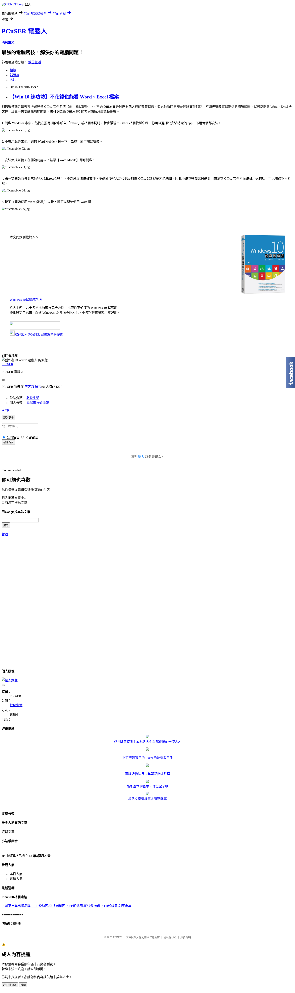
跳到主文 (8, 42)
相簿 (13, 70)
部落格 (14, 75)
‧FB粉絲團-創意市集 (116, 906)
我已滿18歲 (9, 985)
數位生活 (34, 62)
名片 (13, 80)
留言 (38, 386)
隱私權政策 (170, 937)
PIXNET (117, 937)
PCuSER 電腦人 (24, 31)
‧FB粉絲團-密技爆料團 (48, 906)
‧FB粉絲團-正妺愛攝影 (83, 906)
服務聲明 (185, 937)
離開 (23, 985)
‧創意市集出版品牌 (16, 906)
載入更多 (8, 417)
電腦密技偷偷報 (37, 402)
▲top (5, 410)
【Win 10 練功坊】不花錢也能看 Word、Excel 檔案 (64, 96)
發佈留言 (8, 442)
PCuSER (7, 364)
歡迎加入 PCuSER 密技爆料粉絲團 (39, 334)
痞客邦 (29, 386)
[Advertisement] (32, 601)
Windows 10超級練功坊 (26, 299)
